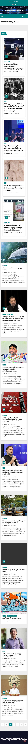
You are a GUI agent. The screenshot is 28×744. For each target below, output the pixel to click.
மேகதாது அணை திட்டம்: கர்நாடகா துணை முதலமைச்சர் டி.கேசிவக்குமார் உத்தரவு (13, 369)
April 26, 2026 (9, 153)
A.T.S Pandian (18, 232)
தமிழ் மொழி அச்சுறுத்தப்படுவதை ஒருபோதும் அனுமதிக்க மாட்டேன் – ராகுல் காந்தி (13, 472)
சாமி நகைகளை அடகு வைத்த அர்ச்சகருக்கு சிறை (12, 655)
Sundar (16, 71)
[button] (22, 16)
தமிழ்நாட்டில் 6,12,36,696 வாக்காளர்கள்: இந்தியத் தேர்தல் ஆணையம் (12, 420)
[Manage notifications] (24, 741)
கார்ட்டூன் (4, 615)
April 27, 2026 (9, 113)
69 (21, 724)
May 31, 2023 (7, 272)
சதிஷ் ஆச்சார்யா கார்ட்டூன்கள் (11, 615)
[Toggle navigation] (25, 16)
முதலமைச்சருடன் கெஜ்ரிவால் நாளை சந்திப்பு (14, 570)
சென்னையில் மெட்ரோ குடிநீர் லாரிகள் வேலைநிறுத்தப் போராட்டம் (14, 522)
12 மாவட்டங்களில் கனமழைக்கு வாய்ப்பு (12, 269)
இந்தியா (5, 61)
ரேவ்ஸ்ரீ (14, 272)
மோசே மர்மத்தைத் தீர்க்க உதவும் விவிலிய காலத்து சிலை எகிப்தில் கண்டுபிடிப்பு (14, 188)
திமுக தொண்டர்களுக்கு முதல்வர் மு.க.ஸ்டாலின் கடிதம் (13, 702)
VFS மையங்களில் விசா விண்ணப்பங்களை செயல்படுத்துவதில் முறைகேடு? (13, 66)
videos (4, 314)
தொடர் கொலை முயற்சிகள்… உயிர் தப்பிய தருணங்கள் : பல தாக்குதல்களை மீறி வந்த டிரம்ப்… (14, 148)
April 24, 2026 (9, 192)
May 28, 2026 (8, 71)
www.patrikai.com (14, 10)
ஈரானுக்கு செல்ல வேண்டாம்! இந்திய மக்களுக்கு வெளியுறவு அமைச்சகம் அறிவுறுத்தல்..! (13, 227)
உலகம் (9, 61)
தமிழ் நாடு (4, 265)
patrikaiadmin (16, 621)
